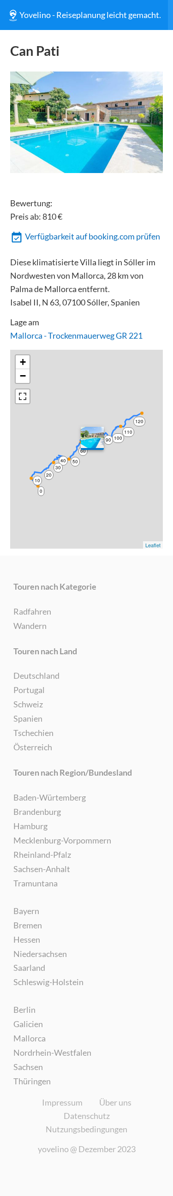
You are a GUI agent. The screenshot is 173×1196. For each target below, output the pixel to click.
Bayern (26, 911)
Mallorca (29, 1038)
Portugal (29, 690)
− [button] (23, 376)
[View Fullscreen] (23, 396)
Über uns (115, 1102)
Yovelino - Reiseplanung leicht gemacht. (90, 15)
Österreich (32, 747)
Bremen (27, 925)
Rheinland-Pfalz (42, 854)
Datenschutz (87, 1116)
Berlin (24, 1010)
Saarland (29, 968)
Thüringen (32, 1081)
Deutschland (36, 675)
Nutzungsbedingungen (86, 1129)
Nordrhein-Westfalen (52, 1052)
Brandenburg (37, 812)
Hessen (26, 939)
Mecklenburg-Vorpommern (62, 840)
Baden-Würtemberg (49, 797)
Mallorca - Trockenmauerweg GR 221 (76, 335)
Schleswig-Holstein (48, 982)
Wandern (30, 626)
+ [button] (23, 362)
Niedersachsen (40, 954)
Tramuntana (35, 883)
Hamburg (30, 826)
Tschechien (33, 733)
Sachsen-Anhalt (41, 869)
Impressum (62, 1102)
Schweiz (28, 704)
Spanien (27, 718)
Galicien (28, 1024)
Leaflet (153, 545)
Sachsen (28, 1067)
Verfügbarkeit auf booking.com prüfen (92, 236)
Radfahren (32, 611)
